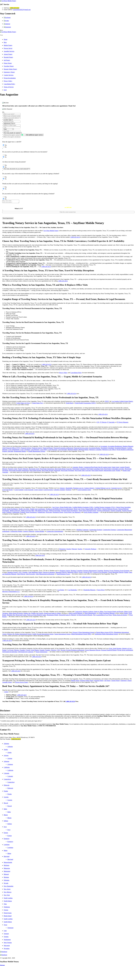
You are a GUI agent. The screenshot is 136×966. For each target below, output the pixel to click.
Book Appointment (8, 218)
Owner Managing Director (116, 572)
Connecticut (7, 779)
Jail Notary (7, 60)
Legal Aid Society (7, 489)
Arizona (6, 755)
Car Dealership (72, 590)
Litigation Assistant (59, 489)
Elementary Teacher (65, 549)
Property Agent (12, 469)
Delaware (6, 785)
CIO (98, 422)
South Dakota (8, 922)
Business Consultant (77, 570)
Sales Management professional (45, 574)
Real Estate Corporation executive (114, 469)
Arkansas (6, 761)
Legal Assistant (19, 489)
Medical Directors (15, 510)
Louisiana (6, 844)
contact (6, 692)
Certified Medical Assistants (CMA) (82, 507)
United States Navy (37, 403)
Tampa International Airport (62, 634)
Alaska (6, 749)
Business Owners (12, 572)
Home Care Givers (79, 509)
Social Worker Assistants (91, 512)
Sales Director (21, 574)
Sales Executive (30, 574)
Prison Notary (8, 63)
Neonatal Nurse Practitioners (69, 510)
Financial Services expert (81, 448)
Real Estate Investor (35, 470)
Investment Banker (94, 448)
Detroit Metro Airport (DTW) (104, 632)
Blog (5, 42)
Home (5, 39)
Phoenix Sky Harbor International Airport (19, 634)
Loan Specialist (62, 449)
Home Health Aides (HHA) (93, 509)
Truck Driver (101, 590)
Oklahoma (7, 907)
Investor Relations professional (75, 650)
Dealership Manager (89, 590)
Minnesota (7, 868)
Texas (5, 925)
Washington (7, 939)
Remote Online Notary (10, 69)
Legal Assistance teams (84, 489)
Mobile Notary (8, 45)
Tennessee (10, 927)
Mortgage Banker (73, 449)
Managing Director (61, 572)
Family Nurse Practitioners (10, 509)
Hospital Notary (8, 57)
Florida (6, 791)
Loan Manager (35, 449)
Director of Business (49, 572)
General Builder (39, 531)
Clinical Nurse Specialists (123, 507)
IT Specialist (111, 422)
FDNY (107, 401)
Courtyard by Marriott (81, 611)
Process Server (8, 48)
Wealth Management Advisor (36, 451)
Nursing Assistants (115, 510)
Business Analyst (65, 570)
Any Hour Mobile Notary (50, 230)
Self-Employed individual (9, 652)
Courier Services (8, 75)
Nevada (6, 883)
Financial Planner (48, 448)
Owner (81, 572)
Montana (6, 877)
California (7, 767)
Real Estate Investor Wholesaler (51, 470)
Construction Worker (16, 531)
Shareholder (69, 488)
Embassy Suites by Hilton (95, 611)
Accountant (103, 446)
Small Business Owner (63, 574)
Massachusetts (8, 862)
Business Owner (108, 570)
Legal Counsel (38, 489)
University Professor (90, 549)
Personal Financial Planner (109, 650)
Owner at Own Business (100, 572)
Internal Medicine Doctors (110, 509)
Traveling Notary (9, 66)
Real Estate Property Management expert (103, 470)
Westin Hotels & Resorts (120, 615)
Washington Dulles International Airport (106, 634)
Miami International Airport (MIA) (81, 634)
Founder (42, 650)
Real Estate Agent (34, 469)
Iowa (5, 827)
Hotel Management (90, 613)
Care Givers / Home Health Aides (62, 507)
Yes (6, 145)
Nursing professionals (103, 510)
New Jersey (7, 889)
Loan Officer (43, 449)
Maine (5, 850)
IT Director (103, 422)
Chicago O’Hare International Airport (83, 632)
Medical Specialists (54, 510)
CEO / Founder (22, 572)
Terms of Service (9, 87)
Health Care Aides (24, 509)
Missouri (6, 874)
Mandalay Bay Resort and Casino (17, 615)
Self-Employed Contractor (25, 652)
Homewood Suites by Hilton (52, 613)
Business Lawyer (78, 488)
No (5, 147)
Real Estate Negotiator (67, 470)
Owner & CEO (87, 572)
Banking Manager (128, 446)
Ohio (5, 904)
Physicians (49, 512)
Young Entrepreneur (41, 652)
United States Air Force (23, 403)
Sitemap (2, 965)
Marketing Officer (72, 572)
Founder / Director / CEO (52, 650)
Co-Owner (10, 650)
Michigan (6, 865)
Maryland (6, 856)
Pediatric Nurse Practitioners (28, 512)
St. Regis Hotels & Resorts (84, 615)
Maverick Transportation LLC (11, 591)
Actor (110, 648)
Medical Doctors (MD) (27, 510)
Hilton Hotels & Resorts (16, 613)
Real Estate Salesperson (47, 469)
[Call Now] (68, 952)
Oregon (6, 910)
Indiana (6, 821)
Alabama (6, 743)
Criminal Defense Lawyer (102, 488)
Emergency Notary (9, 72)
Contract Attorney (89, 488)
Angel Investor (117, 648)
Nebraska (6, 880)
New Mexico (7, 892)
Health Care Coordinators (37, 509)
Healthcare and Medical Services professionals (59, 509)
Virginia (6, 936)
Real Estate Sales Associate (83, 470)
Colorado (6, 773)
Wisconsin (7, 945)
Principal (74, 549)
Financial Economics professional (63, 448)
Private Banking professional (124, 449)
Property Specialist (7, 451)
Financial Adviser (26, 448)
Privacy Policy (8, 81)
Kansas (6, 832)
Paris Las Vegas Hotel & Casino (36, 615)
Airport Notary (8, 54)
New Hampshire (8, 886)
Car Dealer (61, 590)
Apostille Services (9, 51)
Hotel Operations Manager (107, 613)
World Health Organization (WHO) (85, 403)
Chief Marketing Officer (35, 572)
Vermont (6, 933)
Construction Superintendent (54, 531)
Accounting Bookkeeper (115, 446)
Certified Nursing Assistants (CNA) (104, 507)
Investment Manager (120, 448)
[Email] (68, 955)
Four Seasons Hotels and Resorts (113, 611)
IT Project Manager (122, 422)
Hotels (126, 613)
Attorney (62, 488)
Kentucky (6, 838)
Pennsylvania (7, 913)
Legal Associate (28, 489)
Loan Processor (52, 449)
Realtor (118, 470)
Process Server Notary (21, 682)
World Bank (69, 403)
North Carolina (8, 898)
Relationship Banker (20, 451)
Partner (126, 572)
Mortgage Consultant (95, 449)
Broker (81, 467)
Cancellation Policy (9, 84)
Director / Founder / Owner (22, 650)
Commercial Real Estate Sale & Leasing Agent (97, 467)
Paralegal (68, 489)
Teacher (80, 549)
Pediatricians (41, 512)
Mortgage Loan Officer (109, 449)
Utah (5, 930)
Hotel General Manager (75, 613)
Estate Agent (115, 467)
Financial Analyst (37, 448)
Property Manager (23, 469)
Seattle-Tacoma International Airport (42, 634)
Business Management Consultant (93, 570)
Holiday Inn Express (37, 613)
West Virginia (8, 942)
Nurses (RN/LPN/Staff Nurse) (87, 510)
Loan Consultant (25, 449)
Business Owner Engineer (121, 570)
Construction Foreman (109, 529)
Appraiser (75, 467)
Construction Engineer (95, 529)
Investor (63, 650)
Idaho (5, 809)
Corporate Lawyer (116, 488)
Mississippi (7, 871)
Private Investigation (10, 78)
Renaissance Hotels (52, 615)
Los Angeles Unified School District (122, 401)
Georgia (6, 797)
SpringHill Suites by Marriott (67, 615)
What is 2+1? (19, 208)
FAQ (5, 90)
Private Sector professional (125, 650)
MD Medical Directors (41, 510)
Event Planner (35, 650)
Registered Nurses (58, 512)
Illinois (6, 815)
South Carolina (8, 919)
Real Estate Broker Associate (63, 469)
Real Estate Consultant (79, 469)
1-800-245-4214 (14, 8)
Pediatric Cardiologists (13, 512)
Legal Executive (48, 489)
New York (7, 895)
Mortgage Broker (83, 449)
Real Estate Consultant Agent (95, 469)
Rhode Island (7, 916)
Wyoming (6, 948)
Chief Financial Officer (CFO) (11, 448)
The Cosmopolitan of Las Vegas (102, 615)
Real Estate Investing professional (19, 470)
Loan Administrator (13, 449)
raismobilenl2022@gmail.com (22, 9)
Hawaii (6, 803)
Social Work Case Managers (72, 512)
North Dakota (8, 901)
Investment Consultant (107, 448)
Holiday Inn (27, 613)
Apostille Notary (7, 682)
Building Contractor (82, 529)
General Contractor (28, 531)
